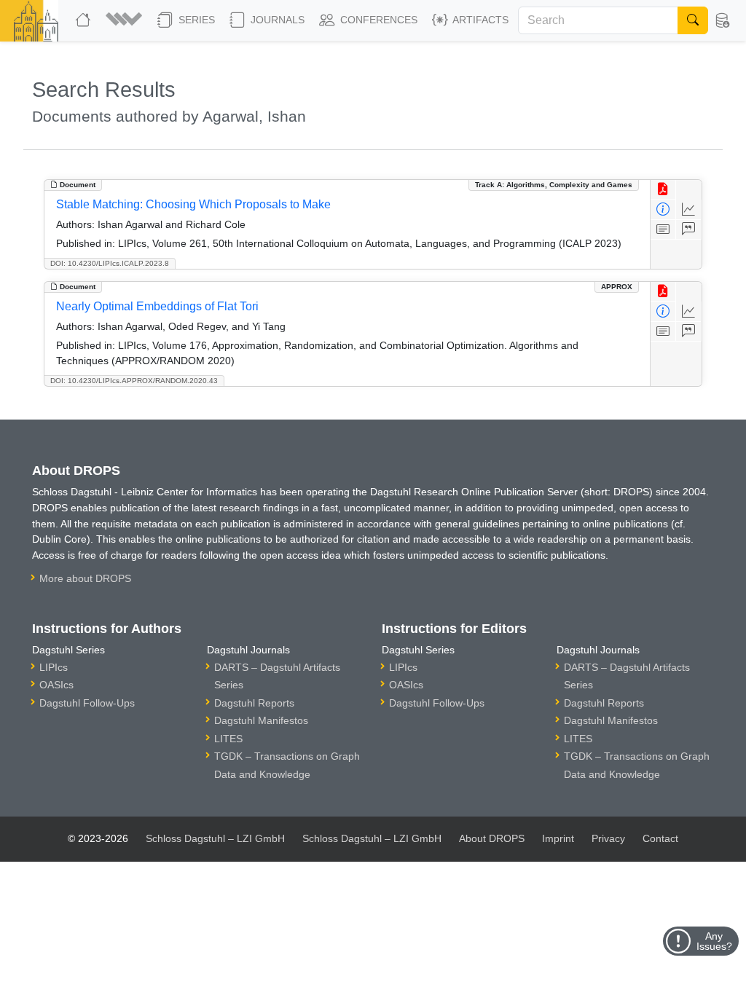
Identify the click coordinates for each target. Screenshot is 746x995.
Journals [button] (276, 19)
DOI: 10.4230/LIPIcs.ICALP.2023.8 (109, 263)
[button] (125, 20)
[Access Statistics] (689, 209)
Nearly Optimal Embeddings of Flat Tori (157, 306)
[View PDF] (663, 190)
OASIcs (56, 685)
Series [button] (195, 19)
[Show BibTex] (689, 230)
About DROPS (492, 838)
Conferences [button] (377, 19)
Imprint (558, 838)
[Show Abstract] (663, 230)
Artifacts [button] (479, 19)
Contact (660, 838)
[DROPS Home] (84, 20)
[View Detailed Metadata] (663, 209)
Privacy (608, 838)
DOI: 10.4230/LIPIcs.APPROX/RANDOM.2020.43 (134, 381)
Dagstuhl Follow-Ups (87, 703)
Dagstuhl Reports (254, 703)
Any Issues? (714, 941)
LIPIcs (53, 667)
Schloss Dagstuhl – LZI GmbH (215, 838)
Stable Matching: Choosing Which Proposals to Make (193, 204)
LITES (228, 738)
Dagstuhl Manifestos (261, 720)
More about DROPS (85, 578)
